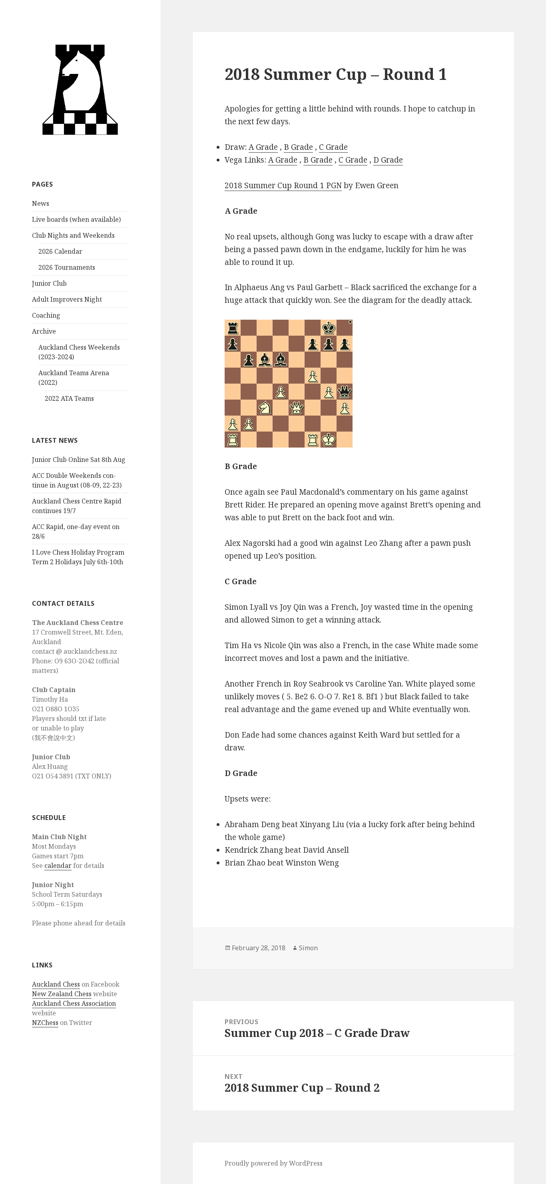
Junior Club (49, 283)
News (40, 203)
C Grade (333, 147)
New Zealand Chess (62, 993)
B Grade (298, 147)
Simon (308, 947)
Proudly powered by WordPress (274, 1163)
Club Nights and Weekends (73, 235)
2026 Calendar (60, 251)
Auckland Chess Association (74, 1003)
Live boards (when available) (76, 219)
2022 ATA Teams (69, 398)
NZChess (45, 1022)
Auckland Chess (56, 984)
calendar (58, 865)
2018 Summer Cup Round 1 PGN (283, 185)
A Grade (263, 147)
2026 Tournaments (66, 267)
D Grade (388, 160)
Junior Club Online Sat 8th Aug (79, 459)
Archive (44, 331)
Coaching (46, 315)
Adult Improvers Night (67, 299)
